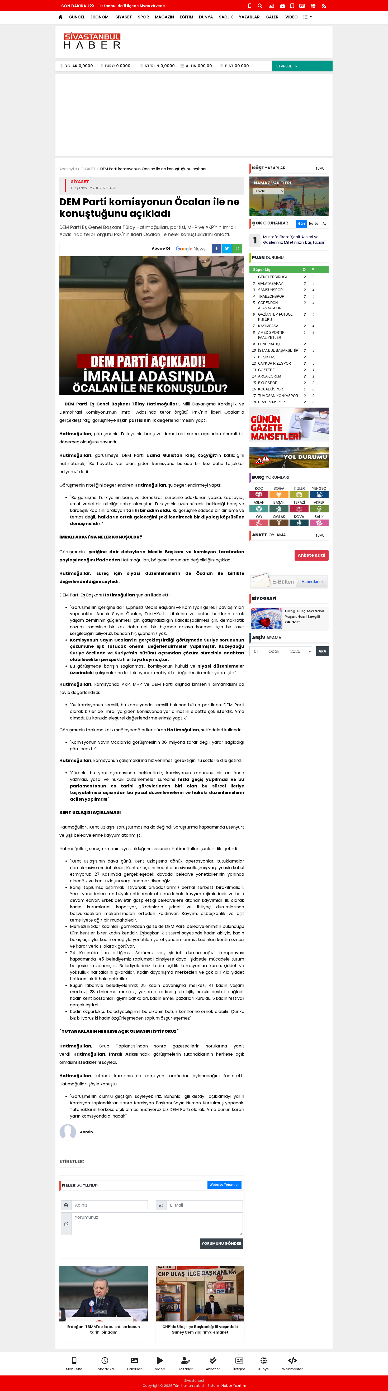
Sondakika (105, 1369)
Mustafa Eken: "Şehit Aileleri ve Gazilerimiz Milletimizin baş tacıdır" (289, 240)
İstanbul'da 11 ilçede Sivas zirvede (132, 5)
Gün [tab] (301, 223)
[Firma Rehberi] (283, 5)
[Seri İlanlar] (292, 5)
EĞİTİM (186, 17)
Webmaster (292, 1369)
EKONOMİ (100, 17)
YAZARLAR (249, 17)
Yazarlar (185, 1369)
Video (160, 1369)
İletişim (239, 1369)
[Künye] (313, 5)
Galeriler (134, 1369)
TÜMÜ (319, 168)
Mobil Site (74, 1369)
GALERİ (273, 17)
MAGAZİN (164, 17)
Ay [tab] (325, 223)
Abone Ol (161, 248)
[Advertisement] (232, 42)
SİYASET (123, 17)
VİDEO (291, 17)
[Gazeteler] (302, 5)
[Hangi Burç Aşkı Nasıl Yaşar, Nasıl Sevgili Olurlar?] (266, 618)
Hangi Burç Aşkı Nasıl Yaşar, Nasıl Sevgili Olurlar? (304, 617)
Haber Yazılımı (233, 1385)
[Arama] (260, 5)
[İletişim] (271, 5)
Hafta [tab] (313, 223)
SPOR (143, 17)
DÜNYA (206, 17)
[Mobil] (250, 5)
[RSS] (324, 5)
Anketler (213, 1369)
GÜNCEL (77, 17)
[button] (308, 17)
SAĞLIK (226, 17)
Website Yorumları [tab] (224, 1184)
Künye (263, 1369)
